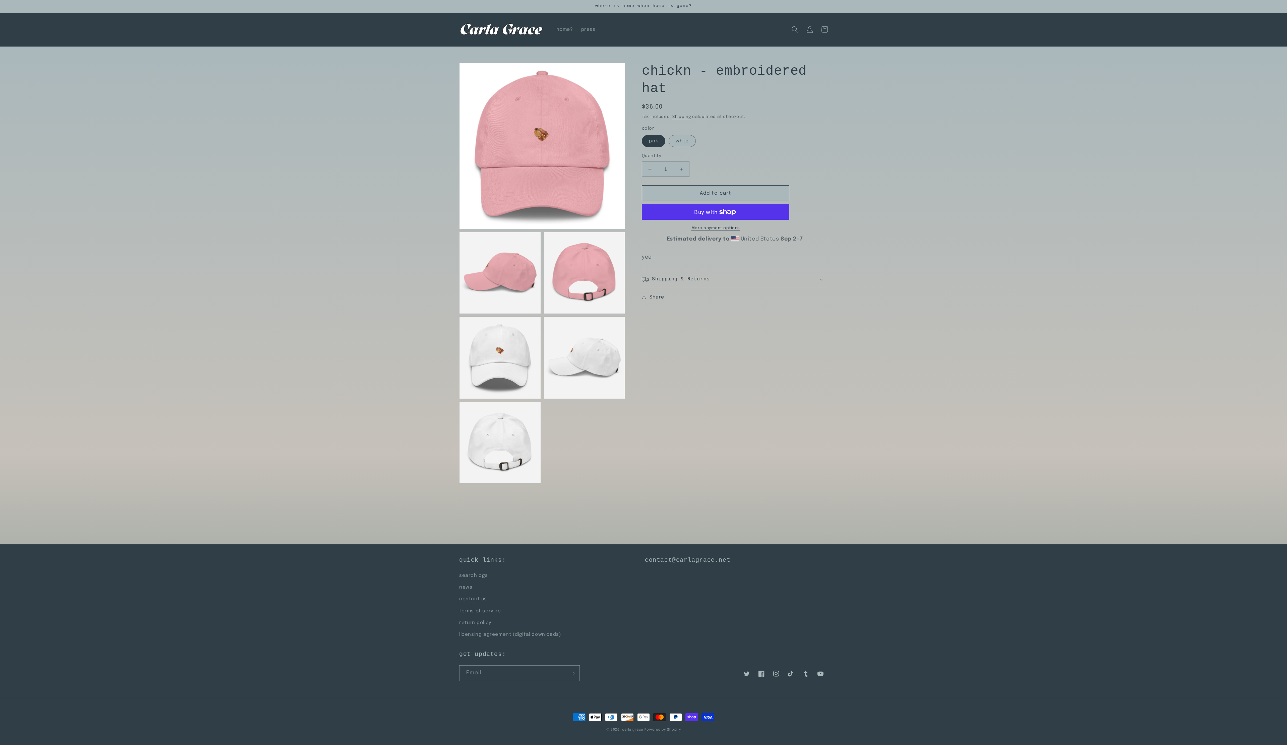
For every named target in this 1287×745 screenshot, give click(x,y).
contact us (473, 599)
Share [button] (657, 297)
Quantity (651, 156)
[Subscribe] (572, 673)
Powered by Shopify (663, 729)
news (465, 587)
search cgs (473, 575)
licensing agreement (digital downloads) (510, 634)
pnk (653, 141)
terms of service (480, 611)
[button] (795, 29)
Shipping (681, 117)
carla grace (632, 729)
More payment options (715, 228)
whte (682, 141)
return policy (475, 622)
